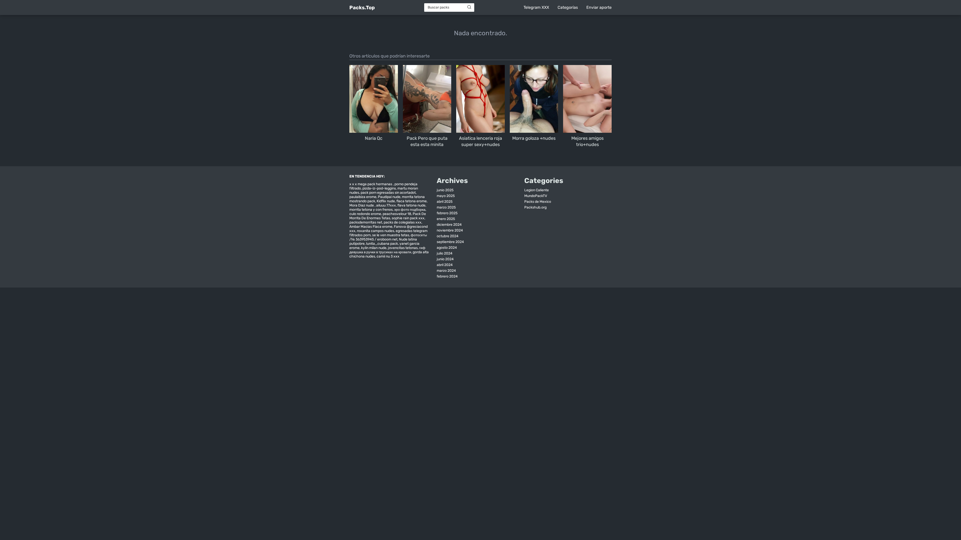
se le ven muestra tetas (390, 235)
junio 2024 (445, 259)
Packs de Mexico (537, 202)
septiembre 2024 (450, 242)
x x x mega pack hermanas (371, 184)
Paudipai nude (389, 197)
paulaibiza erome (362, 197)
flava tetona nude (411, 205)
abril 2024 (445, 265)
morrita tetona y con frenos (371, 210)
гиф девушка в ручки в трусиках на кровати (387, 250)
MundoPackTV (535, 196)
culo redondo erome (365, 214)
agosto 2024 (447, 248)
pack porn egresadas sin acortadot (388, 192)
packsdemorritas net (365, 222)
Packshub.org (535, 207)
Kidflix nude (386, 201)
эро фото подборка (409, 210)
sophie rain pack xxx (408, 218)
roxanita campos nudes (375, 231)
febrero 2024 (447, 276)
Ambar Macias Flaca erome (370, 226)
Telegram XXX (536, 7)
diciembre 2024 (449, 224)
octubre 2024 (447, 236)
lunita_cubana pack (382, 244)
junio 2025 (445, 190)
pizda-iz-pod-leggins (379, 188)
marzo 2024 (446, 270)
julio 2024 (444, 253)
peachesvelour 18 (397, 214)
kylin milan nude (373, 248)
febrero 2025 (447, 213)
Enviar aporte (599, 7)
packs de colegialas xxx (402, 222)
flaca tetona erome (411, 201)
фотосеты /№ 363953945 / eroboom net (388, 237)
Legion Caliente (536, 190)
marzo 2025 (446, 207)
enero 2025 (446, 219)
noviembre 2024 (450, 230)
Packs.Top (362, 7)
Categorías (568, 7)
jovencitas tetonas (403, 248)
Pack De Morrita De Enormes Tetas (387, 216)
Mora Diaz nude (362, 205)
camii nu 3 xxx (388, 256)
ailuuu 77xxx (386, 205)
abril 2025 (444, 202)
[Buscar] (469, 7)
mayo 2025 (446, 196)
